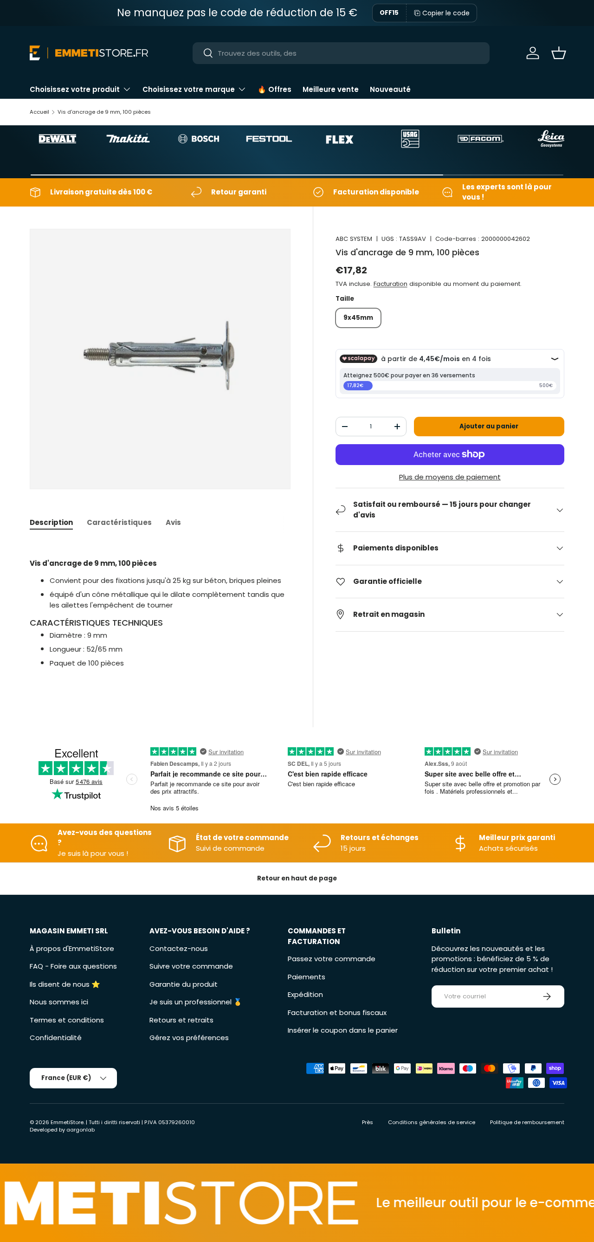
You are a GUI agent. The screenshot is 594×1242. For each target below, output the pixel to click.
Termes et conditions (67, 1020)
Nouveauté (390, 89)
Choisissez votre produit (75, 89)
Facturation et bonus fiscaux (337, 1012)
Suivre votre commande (191, 966)
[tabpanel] (160, 613)
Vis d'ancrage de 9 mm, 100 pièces (104, 112)
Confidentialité (56, 1037)
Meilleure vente (331, 89)
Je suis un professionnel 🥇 (195, 1002)
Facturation (390, 283)
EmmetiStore (67, 1122)
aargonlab (80, 1129)
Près (367, 1122)
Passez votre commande (331, 959)
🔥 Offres (274, 89)
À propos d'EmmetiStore (72, 948)
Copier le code (446, 13)
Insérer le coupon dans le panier (343, 1030)
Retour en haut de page (297, 878)
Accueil (39, 112)
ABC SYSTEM (354, 238)
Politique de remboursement (527, 1122)
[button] (559, 53)
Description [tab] (51, 522)
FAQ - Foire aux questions (73, 966)
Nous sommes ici (59, 1002)
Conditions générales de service (431, 1122)
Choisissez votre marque (188, 89)
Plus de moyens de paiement (450, 477)
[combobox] (341, 53)
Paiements (306, 977)
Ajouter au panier (488, 426)
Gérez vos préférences (189, 1037)
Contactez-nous (178, 948)
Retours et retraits (181, 1020)
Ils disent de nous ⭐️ (65, 984)
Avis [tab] (173, 522)
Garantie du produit (183, 984)
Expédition (305, 994)
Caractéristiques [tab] (119, 522)
